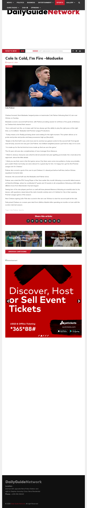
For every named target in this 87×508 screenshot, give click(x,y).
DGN (24, 8)
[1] (39, 335)
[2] (41, 335)
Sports (60, 2)
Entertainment (45, 2)
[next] (79, 301)
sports (21, 210)
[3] (43, 335)
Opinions (35, 8)
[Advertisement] (43, 33)
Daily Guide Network (18, 504)
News (9, 2)
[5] (48, 335)
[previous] (8, 301)
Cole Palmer (14, 210)
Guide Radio (12, 8)
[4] (45, 335)
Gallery (69, 2)
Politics (20, 2)
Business (31, 2)
